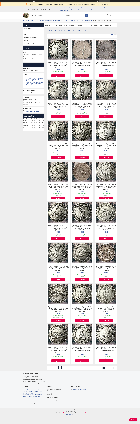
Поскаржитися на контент (69, 412)
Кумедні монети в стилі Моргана (66, 20)
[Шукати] (86, 15)
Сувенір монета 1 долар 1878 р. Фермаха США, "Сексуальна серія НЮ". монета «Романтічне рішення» (106, 187)
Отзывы (26, 40)
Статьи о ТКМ (107, 25)
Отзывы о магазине (96, 25)
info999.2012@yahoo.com (32, 111)
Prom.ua (78, 410)
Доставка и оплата (82, 25)
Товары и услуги (57, 25)
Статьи (25, 31)
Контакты (72, 25)
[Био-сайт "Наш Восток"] (26, 15)
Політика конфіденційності (82, 412)
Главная (47, 25)
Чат (134, 419)
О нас (65, 25)
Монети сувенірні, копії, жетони (48, 20)
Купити (59, 76)
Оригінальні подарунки (33, 20)
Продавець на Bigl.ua (70, 411)
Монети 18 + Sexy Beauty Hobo (84, 20)
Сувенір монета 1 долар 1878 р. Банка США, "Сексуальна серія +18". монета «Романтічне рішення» (58, 65)
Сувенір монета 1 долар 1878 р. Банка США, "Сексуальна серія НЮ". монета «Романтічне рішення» (82, 65)
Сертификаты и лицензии (30, 37)
